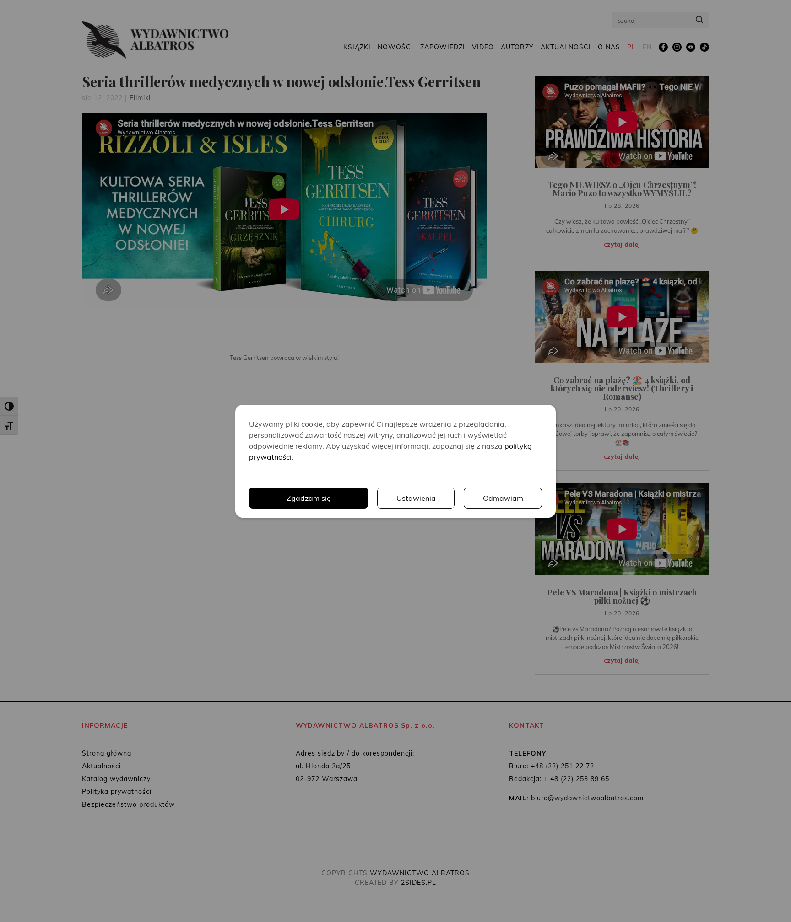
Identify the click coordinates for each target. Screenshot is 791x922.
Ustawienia (416, 498)
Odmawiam (503, 498)
